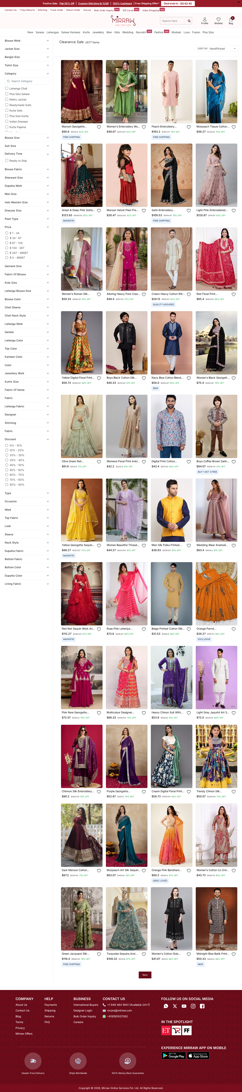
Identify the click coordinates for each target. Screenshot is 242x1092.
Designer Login (83, 1010)
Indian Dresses (18, 121)
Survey (87, 10)
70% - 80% (17, 479)
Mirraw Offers (24, 1033)
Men (109, 32)
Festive (161, 32)
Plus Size (208, 32)
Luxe (187, 32)
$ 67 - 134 (16, 243)
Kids (117, 32)
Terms (19, 1022)
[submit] (189, 20)
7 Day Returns (27, 10)
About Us (21, 1004)
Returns (49, 1016)
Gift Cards (131, 10)
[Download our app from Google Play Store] (173, 1055)
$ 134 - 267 (17, 247)
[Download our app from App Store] (198, 1055)
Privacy (20, 1027)
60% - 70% (17, 474)
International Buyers (86, 1004)
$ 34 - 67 (15, 238)
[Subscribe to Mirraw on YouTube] (184, 1006)
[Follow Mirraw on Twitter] (175, 1006)
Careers (78, 1022)
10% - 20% (17, 450)
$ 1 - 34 (14, 233)
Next (145, 974)
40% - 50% (17, 465)
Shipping (50, 1010)
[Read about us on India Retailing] (176, 1030)
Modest (176, 32)
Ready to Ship (18, 160)
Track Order (56, 10)
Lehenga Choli (18, 88)
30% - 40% (17, 460)
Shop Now (85, 117)
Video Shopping (153, 10)
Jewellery (98, 32)
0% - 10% (16, 445)
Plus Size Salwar (19, 94)
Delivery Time (13, 153)
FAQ (47, 1022)
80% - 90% (17, 484)
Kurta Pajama (17, 127)
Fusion (196, 32)
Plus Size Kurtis (18, 116)
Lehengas (53, 32)
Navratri (143, 32)
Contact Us (10, 10)
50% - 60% (17, 470)
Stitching (42, 10)
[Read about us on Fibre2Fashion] (187, 1030)
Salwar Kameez (70, 32)
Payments (51, 1004)
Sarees (40, 32)
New (30, 32)
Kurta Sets (15, 110)
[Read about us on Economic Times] (166, 1030)
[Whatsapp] (166, 1006)
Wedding (127, 32)
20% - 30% (17, 455)
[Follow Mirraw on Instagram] (193, 1006)
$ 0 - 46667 (17, 257)
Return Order (73, 10)
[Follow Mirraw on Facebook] (202, 1006)
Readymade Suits (20, 105)
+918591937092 (117, 1016)
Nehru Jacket (17, 99)
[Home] (123, 20)
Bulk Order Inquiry (106, 10)
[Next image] (143, 91)
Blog (18, 1016)
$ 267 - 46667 (19, 252)
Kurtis (86, 32)
